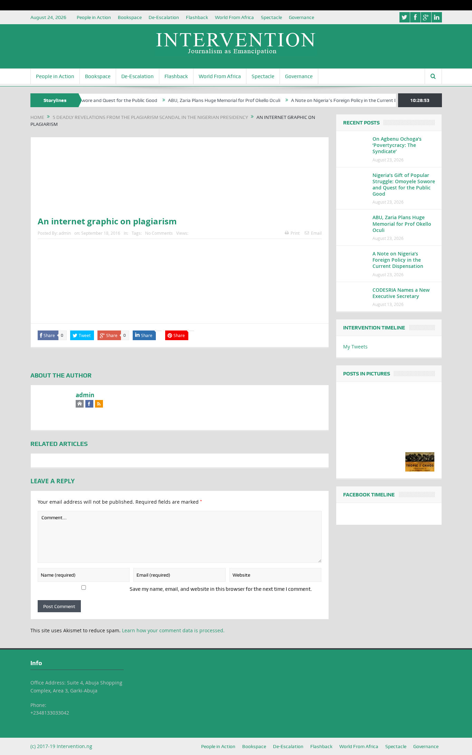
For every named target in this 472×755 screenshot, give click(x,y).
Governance (301, 17)
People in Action (94, 17)
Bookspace (130, 17)
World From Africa (234, 17)
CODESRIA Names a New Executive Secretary (400, 293)
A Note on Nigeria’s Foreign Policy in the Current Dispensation (345, 100)
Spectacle (271, 17)
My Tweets (355, 346)
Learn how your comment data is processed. (173, 630)
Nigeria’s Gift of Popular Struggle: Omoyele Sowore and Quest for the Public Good (403, 184)
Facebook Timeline (369, 495)
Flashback (197, 17)
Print (295, 233)
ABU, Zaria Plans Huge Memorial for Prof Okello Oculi (212, 100)
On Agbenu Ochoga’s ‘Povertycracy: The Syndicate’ (397, 145)
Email (316, 233)
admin (65, 233)
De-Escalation (164, 17)
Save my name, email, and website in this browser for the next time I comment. (221, 589)
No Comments (159, 233)
